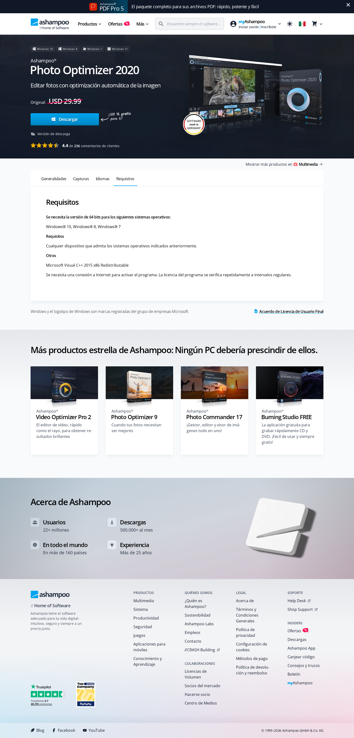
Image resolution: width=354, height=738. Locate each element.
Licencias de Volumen (196, 674)
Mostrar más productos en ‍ (282, 164)
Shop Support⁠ (300, 609)
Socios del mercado (202, 685)
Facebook (66, 730)
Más (140, 24)
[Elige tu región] (302, 24)
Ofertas (118, 24)
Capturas (81, 178)
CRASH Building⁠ (199, 649)
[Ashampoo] (50, 594)
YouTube (97, 730)
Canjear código (301, 656)
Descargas (297, 639)
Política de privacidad (245, 632)
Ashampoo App (301, 648)
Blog (40, 730)
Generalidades (53, 178)
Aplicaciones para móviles (149, 646)
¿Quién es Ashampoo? (195, 603)
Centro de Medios (201, 703)
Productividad (146, 618)
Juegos (139, 635)
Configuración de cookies (251, 646)
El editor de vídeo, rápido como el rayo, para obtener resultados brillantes (64, 430)
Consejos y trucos (304, 665)
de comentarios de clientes (90, 145)
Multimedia (143, 600)
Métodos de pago (252, 658)
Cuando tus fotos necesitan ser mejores (136, 427)
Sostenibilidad (197, 615)
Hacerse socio (197, 694)
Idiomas (103, 178)
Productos (87, 24)
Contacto (193, 641)
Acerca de (245, 600)
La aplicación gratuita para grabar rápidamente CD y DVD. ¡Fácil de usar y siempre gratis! (288, 433)
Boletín (294, 674)
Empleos (192, 632)
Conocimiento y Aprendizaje (147, 661)
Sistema (140, 609)
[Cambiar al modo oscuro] (289, 24)
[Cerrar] (348, 5)
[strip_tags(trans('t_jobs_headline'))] (85, 694)
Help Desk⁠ (297, 600)
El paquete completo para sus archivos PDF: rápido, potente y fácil (195, 6)
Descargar (68, 119)
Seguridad (142, 626)
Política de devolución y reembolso (252, 670)
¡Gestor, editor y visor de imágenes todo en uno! (213, 427)
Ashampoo (300, 683)
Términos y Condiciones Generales (247, 615)
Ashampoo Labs (199, 623)
